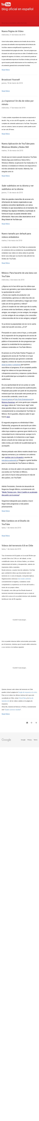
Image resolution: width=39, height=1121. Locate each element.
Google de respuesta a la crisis (27, 692)
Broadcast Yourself (11, 79)
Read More (6, 70)
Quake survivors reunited (12, 709)
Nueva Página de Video (13, 31)
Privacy (29, 740)
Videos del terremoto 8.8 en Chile (17, 545)
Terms (35, 740)
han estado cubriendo (24, 579)
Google (23, 740)
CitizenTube (22, 698)
